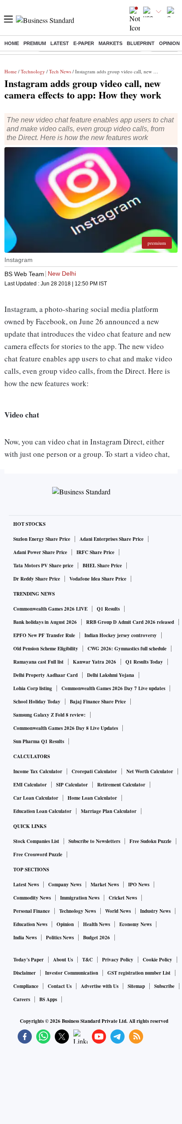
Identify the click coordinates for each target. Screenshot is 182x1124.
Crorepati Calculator (94, 771)
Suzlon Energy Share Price (41, 539)
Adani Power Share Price (40, 552)
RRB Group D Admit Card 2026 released (130, 622)
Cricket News (123, 898)
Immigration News (79, 898)
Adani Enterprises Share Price (112, 539)
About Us (63, 960)
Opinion (169, 43)
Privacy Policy (117, 960)
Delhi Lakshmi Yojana (110, 675)
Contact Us (60, 986)
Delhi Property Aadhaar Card (45, 675)
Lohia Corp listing (32, 688)
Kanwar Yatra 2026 (94, 662)
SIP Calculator (72, 785)
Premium (34, 43)
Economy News (135, 924)
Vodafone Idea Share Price (97, 579)
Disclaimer (24, 973)
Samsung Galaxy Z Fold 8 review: (49, 715)
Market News (105, 884)
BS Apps (48, 999)
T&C (87, 960)
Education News (30, 924)
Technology (33, 71)
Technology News (77, 911)
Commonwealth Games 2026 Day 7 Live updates (113, 688)
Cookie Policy (157, 960)
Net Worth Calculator (149, 771)
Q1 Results (108, 609)
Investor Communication (71, 973)
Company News (64, 884)
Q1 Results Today (144, 662)
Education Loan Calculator (42, 811)
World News (118, 911)
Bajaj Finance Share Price (98, 702)
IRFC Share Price (95, 552)
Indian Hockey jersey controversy (120, 635)
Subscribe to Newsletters (94, 841)
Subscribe (164, 986)
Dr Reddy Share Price (36, 579)
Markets (110, 43)
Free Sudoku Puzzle (150, 841)
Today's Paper (28, 960)
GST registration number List (139, 973)
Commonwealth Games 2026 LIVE (50, 609)
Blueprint (141, 43)
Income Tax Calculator (37, 771)
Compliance (25, 986)
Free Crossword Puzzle (37, 854)
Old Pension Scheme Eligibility (45, 649)
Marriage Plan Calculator (108, 811)
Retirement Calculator (121, 785)
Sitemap (136, 986)
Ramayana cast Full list (38, 662)
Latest (59, 43)
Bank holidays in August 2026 (45, 622)
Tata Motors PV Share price (43, 565)
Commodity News (32, 898)
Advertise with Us (99, 986)
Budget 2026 (96, 937)
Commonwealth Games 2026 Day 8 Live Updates (65, 728)
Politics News (60, 937)
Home (11, 43)
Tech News (60, 71)
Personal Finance (31, 911)
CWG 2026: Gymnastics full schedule (127, 649)
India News (25, 937)
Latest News (26, 884)
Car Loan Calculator (35, 798)
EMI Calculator (30, 785)
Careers (21, 999)
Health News (96, 924)
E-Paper (83, 43)
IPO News (138, 884)
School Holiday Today (37, 702)
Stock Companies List (36, 841)
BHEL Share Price (102, 565)
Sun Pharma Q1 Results (38, 741)
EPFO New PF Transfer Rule (44, 635)
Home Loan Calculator (92, 798)
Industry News (155, 911)
